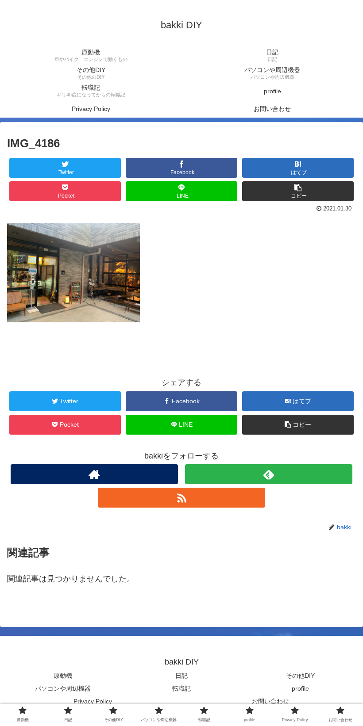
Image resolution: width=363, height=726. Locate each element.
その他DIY (300, 675)
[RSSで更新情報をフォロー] (181, 498)
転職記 (181, 688)
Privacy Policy (92, 701)
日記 (181, 675)
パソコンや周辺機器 (63, 688)
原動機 (63, 675)
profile (300, 688)
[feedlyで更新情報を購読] (268, 474)
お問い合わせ (270, 701)
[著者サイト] (94, 474)
